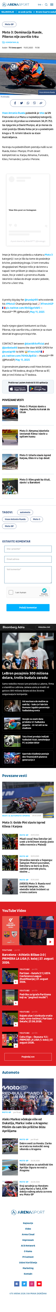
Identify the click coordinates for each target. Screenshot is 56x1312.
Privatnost (28, 1257)
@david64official (34, 343)
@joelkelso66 (9, 347)
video (28, 1228)
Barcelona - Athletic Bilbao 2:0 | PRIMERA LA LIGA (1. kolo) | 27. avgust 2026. (28, 959)
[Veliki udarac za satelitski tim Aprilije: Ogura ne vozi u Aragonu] (10, 1167)
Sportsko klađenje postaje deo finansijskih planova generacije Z (35, 756)
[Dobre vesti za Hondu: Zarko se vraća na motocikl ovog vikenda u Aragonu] (10, 1146)
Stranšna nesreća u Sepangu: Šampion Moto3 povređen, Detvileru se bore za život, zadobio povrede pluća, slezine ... (36, 866)
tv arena (15, 1293)
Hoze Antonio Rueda (13, 113)
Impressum (28, 1240)
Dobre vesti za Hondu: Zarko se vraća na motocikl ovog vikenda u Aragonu (36, 1146)
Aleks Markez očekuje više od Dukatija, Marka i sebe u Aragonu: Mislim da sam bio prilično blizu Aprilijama (25, 1125)
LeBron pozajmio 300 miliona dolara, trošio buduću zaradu (25, 675)
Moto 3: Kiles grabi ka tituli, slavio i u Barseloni (35, 481)
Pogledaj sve (44, 627)
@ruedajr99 (31, 300)
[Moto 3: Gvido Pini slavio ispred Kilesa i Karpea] (28, 800)
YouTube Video (14, 910)
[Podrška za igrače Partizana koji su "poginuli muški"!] (10, 997)
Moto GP (9, 24)
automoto (25, 512)
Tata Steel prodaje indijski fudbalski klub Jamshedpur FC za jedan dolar (36, 739)
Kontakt (28, 1273)
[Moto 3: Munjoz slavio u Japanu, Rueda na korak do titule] (10, 413)
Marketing (28, 1268)
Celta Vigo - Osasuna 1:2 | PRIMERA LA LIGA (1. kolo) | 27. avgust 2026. (36, 1040)
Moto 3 (49, 254)
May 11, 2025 (37, 312)
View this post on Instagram (22, 210)
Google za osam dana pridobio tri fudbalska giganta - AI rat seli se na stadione (34, 724)
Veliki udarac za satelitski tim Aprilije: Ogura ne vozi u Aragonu (36, 1167)
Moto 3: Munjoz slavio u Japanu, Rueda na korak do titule (35, 409)
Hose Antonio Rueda (15, 519)
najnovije (28, 1223)
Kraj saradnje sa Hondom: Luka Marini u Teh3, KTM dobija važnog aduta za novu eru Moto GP (36, 1190)
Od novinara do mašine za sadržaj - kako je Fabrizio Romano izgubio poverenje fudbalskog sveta (36, 706)
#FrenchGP (47, 304)
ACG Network (28, 1245)
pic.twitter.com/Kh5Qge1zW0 (23, 308)
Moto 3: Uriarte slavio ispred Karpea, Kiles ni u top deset (35, 457)
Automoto (10, 1072)
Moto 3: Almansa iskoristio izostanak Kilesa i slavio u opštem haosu (34, 434)
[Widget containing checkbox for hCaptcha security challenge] (28, 592)
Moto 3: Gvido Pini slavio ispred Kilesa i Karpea (23, 824)
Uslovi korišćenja (28, 1262)
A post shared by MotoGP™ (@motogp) (28, 241)
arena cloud (28, 1234)
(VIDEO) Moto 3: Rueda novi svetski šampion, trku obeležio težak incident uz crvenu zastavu (35, 888)
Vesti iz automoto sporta (16, 816)
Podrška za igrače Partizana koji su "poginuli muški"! (35, 996)
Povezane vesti (13, 400)
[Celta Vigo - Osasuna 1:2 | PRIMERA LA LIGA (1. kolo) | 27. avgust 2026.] (10, 1040)
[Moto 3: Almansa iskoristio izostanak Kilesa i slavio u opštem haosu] (10, 437)
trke (41, 113)
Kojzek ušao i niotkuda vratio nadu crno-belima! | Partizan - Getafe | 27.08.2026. (37, 1018)
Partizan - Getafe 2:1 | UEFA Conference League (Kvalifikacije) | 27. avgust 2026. (35, 977)
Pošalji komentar (28, 607)
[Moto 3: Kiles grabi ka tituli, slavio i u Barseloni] (10, 486)
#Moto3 (10, 304)
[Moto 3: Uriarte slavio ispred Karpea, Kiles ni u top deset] (10, 462)
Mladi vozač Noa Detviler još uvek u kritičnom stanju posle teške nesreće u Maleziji (37, 842)
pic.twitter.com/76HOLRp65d (19, 356)
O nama (28, 1251)
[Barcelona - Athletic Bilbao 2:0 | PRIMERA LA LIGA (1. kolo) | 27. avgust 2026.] (28, 930)
